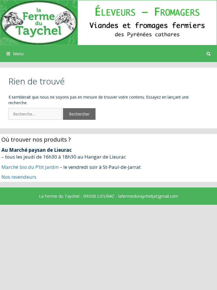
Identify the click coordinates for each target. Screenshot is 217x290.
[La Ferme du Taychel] (108, 22)
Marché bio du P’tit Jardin (29, 167)
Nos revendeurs (18, 177)
